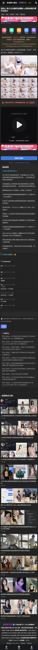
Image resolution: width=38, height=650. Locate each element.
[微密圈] (26, 31)
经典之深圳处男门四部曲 (20, 374)
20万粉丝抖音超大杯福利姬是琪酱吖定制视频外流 (17, 437)
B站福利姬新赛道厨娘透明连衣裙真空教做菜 (15, 550)
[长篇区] (11, 31)
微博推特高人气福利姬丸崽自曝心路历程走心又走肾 (18, 572)
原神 (7, 14)
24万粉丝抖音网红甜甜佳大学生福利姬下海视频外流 (18, 459)
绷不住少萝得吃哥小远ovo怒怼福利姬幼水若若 (16, 505)
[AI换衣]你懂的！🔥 (9, 254)
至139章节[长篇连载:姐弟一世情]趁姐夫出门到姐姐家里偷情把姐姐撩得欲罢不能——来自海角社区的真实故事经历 (18, 177)
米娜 (17, 14)
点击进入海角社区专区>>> (10, 171)
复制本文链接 (19, 158)
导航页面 (29, 643)
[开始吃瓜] (19, 31)
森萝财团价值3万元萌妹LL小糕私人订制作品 (17, 190)
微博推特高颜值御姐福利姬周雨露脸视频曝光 (15, 594)
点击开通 (31, 102)
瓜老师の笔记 (12, 3)
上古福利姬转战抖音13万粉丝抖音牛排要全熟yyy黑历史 (19, 415)
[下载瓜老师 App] (29, 3)
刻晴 (3, 14)
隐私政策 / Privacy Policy (13, 643)
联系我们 (23, 643)
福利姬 (12, 14)
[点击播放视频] (19, 125)
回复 (14, 266)
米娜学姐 (22, 14)
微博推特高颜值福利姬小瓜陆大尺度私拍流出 (15, 616)
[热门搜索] (33, 31)
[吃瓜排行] (4, 31)
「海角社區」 (16, 37)
